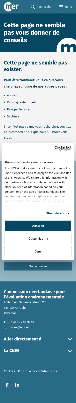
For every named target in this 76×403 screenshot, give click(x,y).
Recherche (41, 7)
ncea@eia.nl (20, 327)
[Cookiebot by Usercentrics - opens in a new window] (55, 148)
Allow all (38, 225)
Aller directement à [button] (22, 339)
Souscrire (36, 266)
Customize (35, 238)
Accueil (12, 95)
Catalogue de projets (21, 102)
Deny (38, 251)
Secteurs (13, 116)
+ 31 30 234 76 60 (22, 322)
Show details (55, 213)
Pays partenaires (19, 109)
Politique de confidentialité (37, 371)
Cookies (9, 371)
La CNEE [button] (11, 350)
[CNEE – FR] (11, 7)
